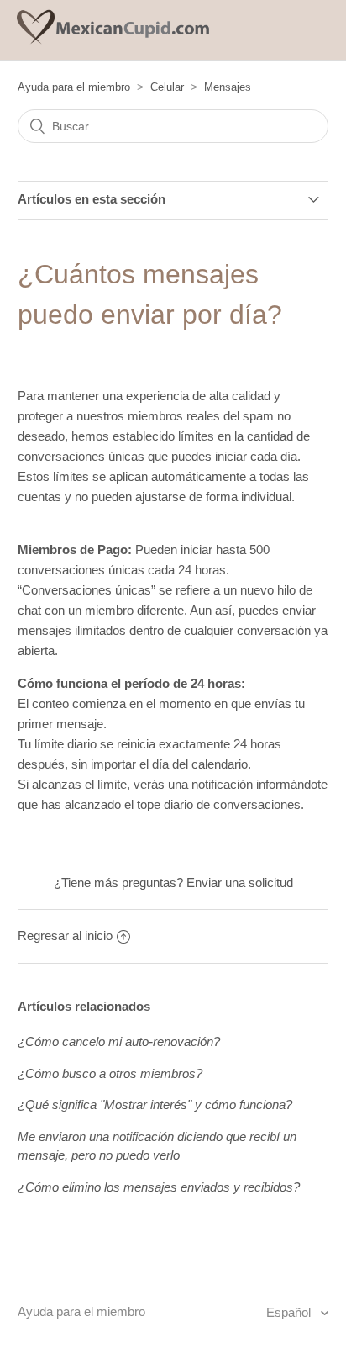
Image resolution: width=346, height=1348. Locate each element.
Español (290, 1312)
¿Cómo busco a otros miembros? (110, 1073)
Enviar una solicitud (239, 882)
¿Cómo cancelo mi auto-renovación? (119, 1041)
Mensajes (227, 87)
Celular (167, 87)
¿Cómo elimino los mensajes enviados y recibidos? (159, 1187)
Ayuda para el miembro (74, 87)
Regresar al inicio (65, 935)
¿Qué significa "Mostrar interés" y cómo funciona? (155, 1104)
